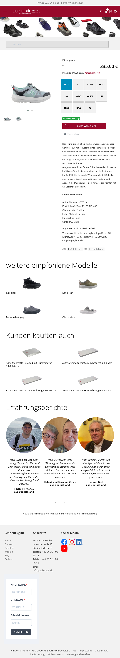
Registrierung (37, 654)
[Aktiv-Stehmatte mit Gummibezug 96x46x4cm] (32, 380)
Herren (8, 540)
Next (116, 457)
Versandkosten (92, 72)
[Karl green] (88, 282)
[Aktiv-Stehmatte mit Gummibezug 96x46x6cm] (88, 352)
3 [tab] (64, 502)
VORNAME (17, 600)
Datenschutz (101, 650)
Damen (8, 544)
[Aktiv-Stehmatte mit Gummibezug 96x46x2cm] (88, 380)
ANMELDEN (21, 632)
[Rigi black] (32, 282)
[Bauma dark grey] (32, 307)
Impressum (86, 650)
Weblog (9, 551)
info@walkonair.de (73, 2)
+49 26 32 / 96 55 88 (48, 2)
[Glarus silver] (88, 307)
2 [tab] (60, 502)
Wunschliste (72, 134)
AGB (74, 650)
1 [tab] (55, 502)
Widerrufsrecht (56, 654)
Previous (3, 457)
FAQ (7, 555)
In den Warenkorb (86, 125)
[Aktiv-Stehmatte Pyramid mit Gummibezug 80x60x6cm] (32, 352)
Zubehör (9, 548)
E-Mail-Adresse (20, 615)
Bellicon (9, 559)
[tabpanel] (24, 455)
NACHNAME (18, 585)
